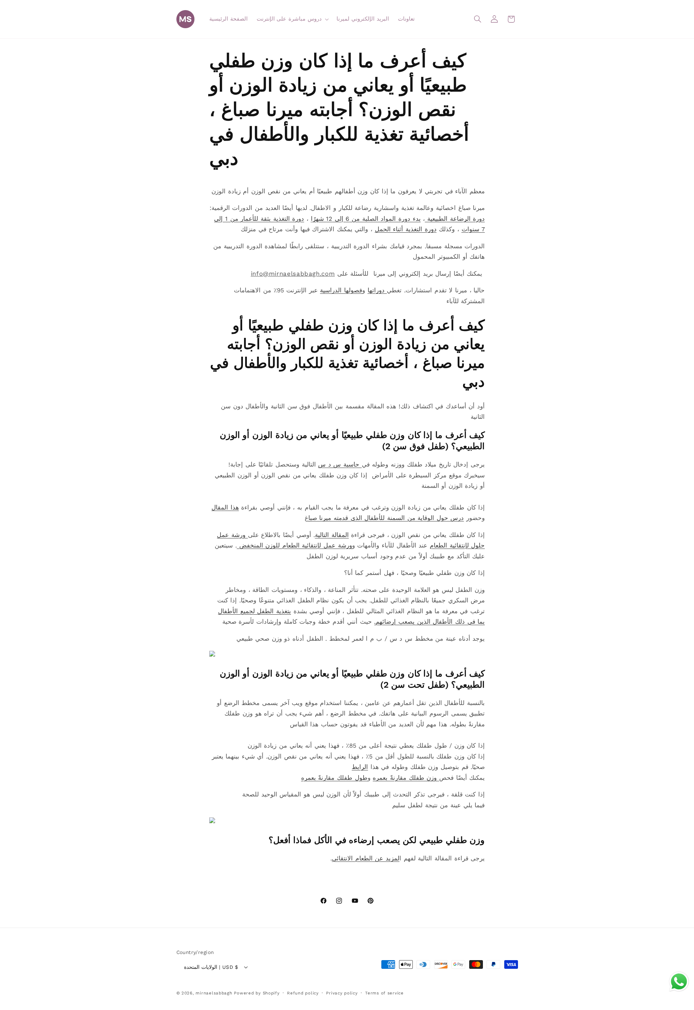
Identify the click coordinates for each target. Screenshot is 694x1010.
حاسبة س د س (340, 464)
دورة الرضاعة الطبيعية (455, 218)
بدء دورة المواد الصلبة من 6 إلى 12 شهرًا (366, 218)
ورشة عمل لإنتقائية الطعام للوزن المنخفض (294, 545)
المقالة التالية (332, 534)
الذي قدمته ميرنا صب (335, 517)
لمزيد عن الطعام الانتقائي (365, 858)
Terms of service (384, 993)
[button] (292, 19)
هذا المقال (225, 507)
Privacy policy (341, 993)
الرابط (360, 766)
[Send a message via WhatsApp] (679, 981)
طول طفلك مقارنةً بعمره (334, 777)
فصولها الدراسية (341, 290)
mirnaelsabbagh (214, 993)
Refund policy (303, 993)
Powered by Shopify (256, 993)
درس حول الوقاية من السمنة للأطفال (413, 517)
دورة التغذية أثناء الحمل (406, 229)
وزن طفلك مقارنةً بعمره (406, 777)
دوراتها (377, 290)
